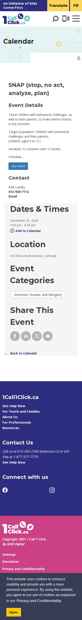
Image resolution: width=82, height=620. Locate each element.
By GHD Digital (13, 544)
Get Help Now (13, 406)
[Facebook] (5, 490)
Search (55, 18)
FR (76, 5)
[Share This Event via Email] (48, 336)
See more (18, 166)
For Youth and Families (21, 411)
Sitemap (9, 554)
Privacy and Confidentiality (23, 569)
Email (13, 196)
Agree (13, 612)
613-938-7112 (19, 192)
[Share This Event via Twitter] (37, 336)
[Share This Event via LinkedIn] (26, 336)
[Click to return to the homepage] (16, 18)
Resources (10, 428)
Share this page (78, 58)
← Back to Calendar (21, 353)
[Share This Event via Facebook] (15, 336)
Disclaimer (10, 561)
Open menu (76, 18)
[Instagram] (52, 490)
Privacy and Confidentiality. (39, 601)
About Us (10, 417)
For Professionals (16, 422)
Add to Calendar (28, 231)
